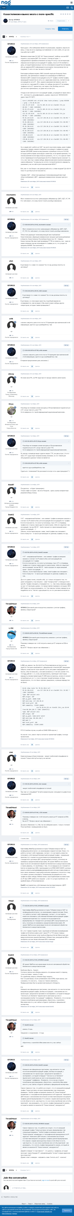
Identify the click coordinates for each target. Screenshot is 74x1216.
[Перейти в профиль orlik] (11, 325)
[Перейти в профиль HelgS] (11, 907)
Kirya (11, 404)
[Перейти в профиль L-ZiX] (11, 635)
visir (11, 752)
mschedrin (11, 195)
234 (12, 278)
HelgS (11, 901)
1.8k (12, 620)
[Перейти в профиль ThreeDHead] (11, 610)
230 (12, 531)
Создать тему (50, 29)
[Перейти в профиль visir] (11, 759)
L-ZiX (11, 628)
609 (12, 211)
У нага (24, 22)
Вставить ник (25, 187)
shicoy (11, 374)
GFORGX (17, 19)
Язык (23, 1204)
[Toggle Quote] (23, 224)
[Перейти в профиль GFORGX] (5, 21)
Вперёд (11, 36)
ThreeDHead (11, 604)
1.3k (12, 769)
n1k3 (11, 261)
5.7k (12, 420)
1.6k (12, 390)
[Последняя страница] (16, 36)
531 (12, 917)
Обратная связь (39, 1204)
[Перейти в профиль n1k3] (11, 267)
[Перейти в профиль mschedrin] (11, 201)
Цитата (37, 187)
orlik (11, 319)
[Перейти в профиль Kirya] (11, 410)
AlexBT (11, 485)
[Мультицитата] (32, 187)
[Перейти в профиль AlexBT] (11, 491)
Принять (67, 1210)
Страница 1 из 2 (25, 36)
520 (12, 60)
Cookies (49, 1204)
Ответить (65, 29)
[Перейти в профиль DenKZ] (11, 521)
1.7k (12, 645)
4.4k (12, 501)
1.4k (12, 335)
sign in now (45, 1180)
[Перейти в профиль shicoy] (11, 380)
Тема (30, 1204)
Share (51, 21)
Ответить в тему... (20, 1188)
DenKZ (11, 515)
